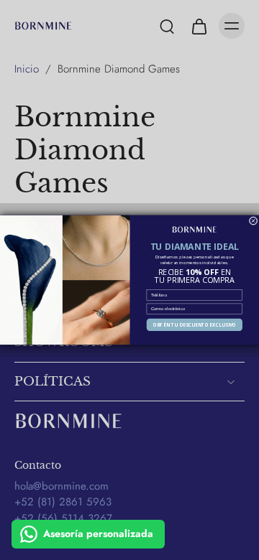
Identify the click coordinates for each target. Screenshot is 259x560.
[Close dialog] (253, 221)
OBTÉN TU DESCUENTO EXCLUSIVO (195, 325)
